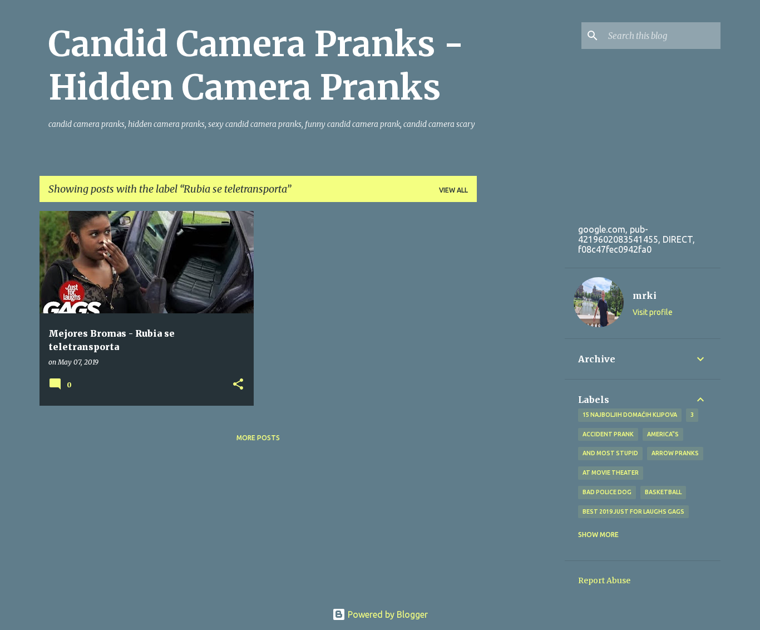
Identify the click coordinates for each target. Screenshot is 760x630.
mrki (645, 295)
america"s (663, 434)
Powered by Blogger (387, 614)
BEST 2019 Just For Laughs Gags (633, 511)
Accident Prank (608, 434)
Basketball (663, 492)
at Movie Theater (611, 472)
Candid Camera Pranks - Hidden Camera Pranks (256, 65)
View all (453, 190)
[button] (238, 384)
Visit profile (653, 312)
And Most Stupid (610, 453)
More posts (258, 437)
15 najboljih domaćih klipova (630, 414)
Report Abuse (604, 580)
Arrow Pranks (675, 453)
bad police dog (607, 492)
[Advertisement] (518, 277)
